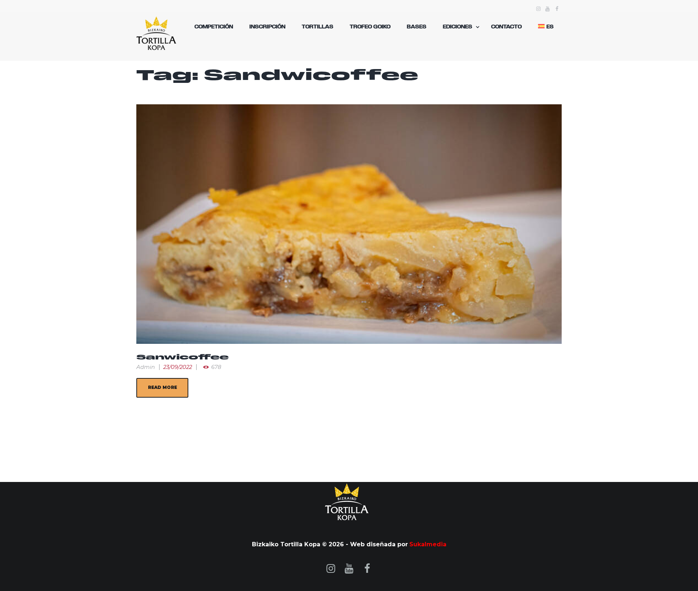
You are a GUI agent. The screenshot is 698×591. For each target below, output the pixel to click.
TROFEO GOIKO (370, 26)
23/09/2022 (177, 367)
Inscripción (267, 26)
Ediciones (457, 26)
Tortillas (317, 26)
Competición (213, 26)
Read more (162, 387)
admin (145, 367)
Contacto (506, 26)
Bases (416, 26)
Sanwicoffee (182, 357)
